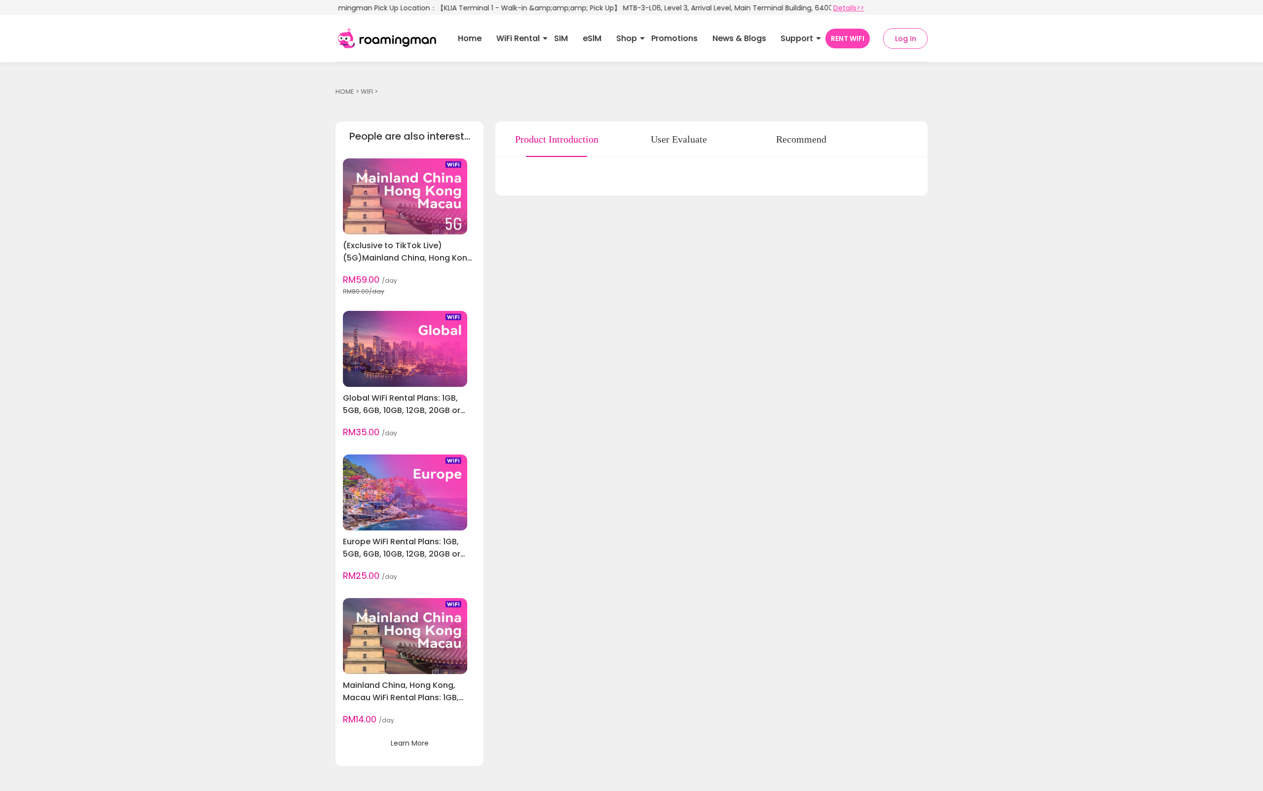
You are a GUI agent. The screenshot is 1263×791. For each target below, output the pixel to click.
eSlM (592, 38)
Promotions (674, 38)
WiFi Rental (518, 38)
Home (470, 38)
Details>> (848, 8)
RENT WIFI (847, 38)
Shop (626, 38)
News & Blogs (739, 38)
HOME (344, 91)
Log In (905, 38)
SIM (561, 38)
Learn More (410, 743)
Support (796, 38)
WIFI (367, 91)
